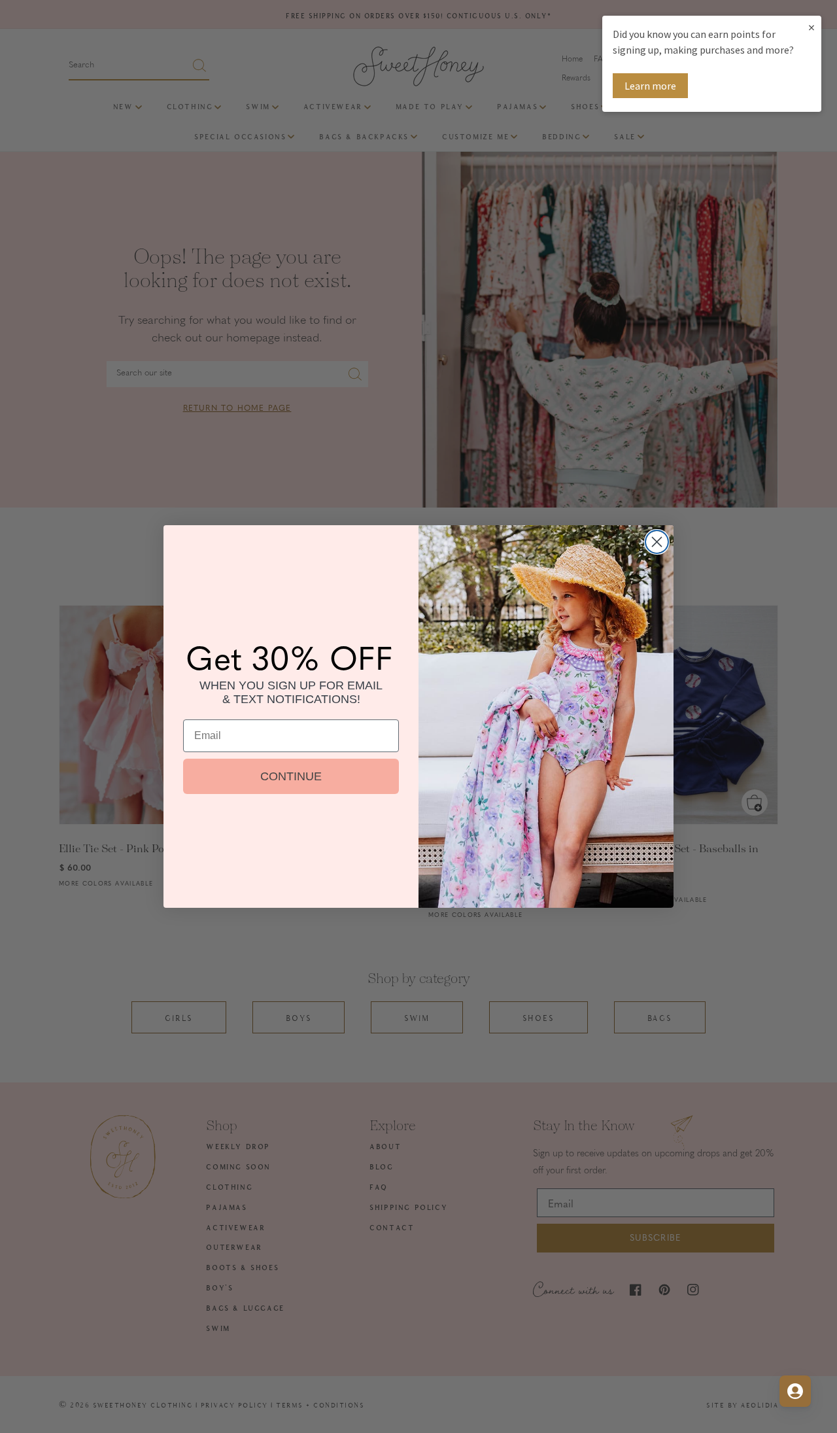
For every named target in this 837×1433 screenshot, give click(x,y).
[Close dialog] (656, 541)
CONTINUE (291, 776)
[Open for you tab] (795, 1391)
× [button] (811, 27)
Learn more (650, 85)
